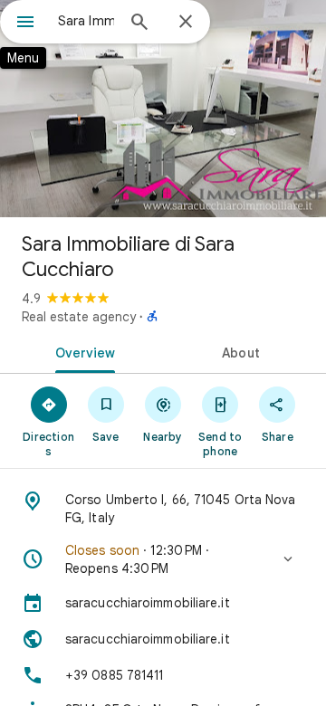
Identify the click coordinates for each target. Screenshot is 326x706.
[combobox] (86, 21)
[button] (163, 559)
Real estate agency (79, 317)
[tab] (82, 351)
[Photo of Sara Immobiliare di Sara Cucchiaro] (163, 108)
